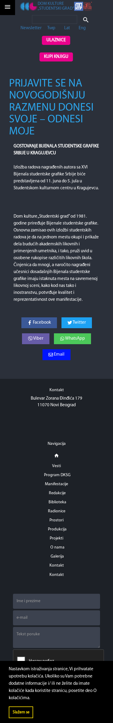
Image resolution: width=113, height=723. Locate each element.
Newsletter (31, 28)
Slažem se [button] (21, 712)
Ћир (51, 28)
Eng (82, 28)
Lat (67, 28)
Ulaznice (56, 40)
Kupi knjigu (56, 57)
